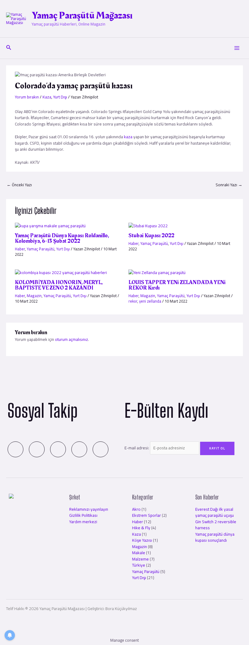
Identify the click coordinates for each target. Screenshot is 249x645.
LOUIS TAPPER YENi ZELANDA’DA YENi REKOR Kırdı (177, 285)
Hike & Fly (141, 528)
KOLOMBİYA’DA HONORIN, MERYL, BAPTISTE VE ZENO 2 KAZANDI (59, 285)
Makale (138, 553)
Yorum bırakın (27, 97)
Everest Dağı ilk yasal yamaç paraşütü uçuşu (214, 512)
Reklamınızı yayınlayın (88, 509)
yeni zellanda (150, 301)
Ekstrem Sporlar (146, 515)
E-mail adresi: (137, 448)
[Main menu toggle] (237, 48)
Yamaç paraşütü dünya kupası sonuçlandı (214, 537)
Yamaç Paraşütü (40, 248)
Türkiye (138, 565)
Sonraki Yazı (229, 185)
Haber (20, 248)
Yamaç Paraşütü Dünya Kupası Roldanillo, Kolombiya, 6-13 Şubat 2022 (62, 238)
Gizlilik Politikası (83, 515)
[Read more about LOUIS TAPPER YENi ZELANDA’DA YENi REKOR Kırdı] (157, 272)
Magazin (34, 295)
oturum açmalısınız (71, 339)
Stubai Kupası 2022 (151, 236)
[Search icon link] (9, 48)
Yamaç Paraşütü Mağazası (82, 16)
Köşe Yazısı (142, 540)
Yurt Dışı (60, 97)
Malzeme (140, 559)
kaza (128, 137)
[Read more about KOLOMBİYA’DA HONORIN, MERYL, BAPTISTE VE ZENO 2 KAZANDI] (61, 272)
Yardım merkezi (83, 522)
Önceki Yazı (19, 185)
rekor (132, 301)
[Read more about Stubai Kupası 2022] (148, 225)
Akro (136, 509)
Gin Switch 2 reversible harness (215, 525)
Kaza (47, 97)
